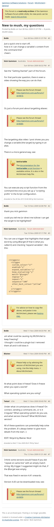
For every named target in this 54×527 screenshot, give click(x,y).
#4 (49, 331)
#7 (49, 454)
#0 (49, 38)
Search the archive (18, 17)
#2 (49, 206)
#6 (49, 401)
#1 (49, 65)
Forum (30, 3)
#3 (49, 233)
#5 (49, 353)
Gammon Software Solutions (14, 3)
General (5, 5)
